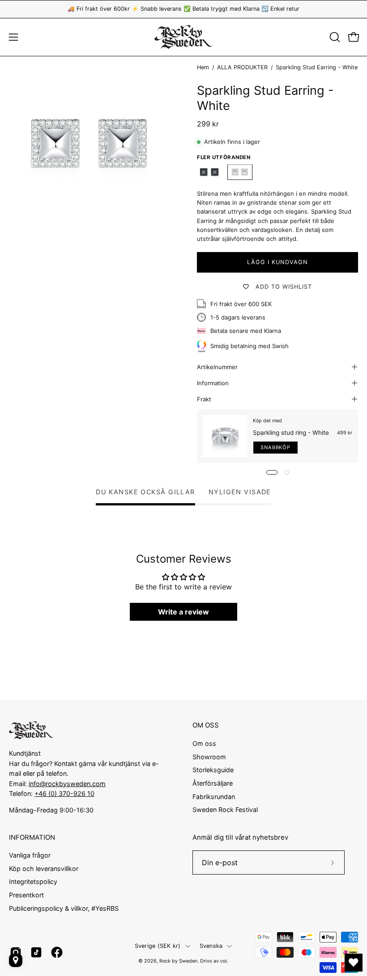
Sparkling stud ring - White (291, 432)
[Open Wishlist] (354, 963)
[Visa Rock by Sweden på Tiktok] (36, 952)
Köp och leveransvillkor (43, 868)
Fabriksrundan (213, 796)
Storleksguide (213, 770)
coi (223, 961)
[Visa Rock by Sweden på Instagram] (15, 952)
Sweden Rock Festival (225, 809)
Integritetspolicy (33, 882)
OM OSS (205, 725)
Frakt (204, 399)
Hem (203, 67)
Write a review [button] (183, 611)
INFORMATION (32, 837)
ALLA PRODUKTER (242, 67)
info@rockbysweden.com (67, 783)
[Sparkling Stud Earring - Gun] (209, 172)
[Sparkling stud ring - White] (225, 436)
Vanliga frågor (30, 855)
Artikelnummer (217, 366)
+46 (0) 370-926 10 (64, 793)
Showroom (209, 756)
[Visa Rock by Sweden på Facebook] (57, 952)
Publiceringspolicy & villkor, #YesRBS (64, 908)
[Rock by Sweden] (183, 37)
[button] (334, 37)
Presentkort (26, 895)
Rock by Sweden (178, 961)
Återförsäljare (212, 783)
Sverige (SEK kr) (158, 945)
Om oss (204, 743)
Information (213, 383)
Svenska (211, 945)
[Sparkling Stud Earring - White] (239, 172)
